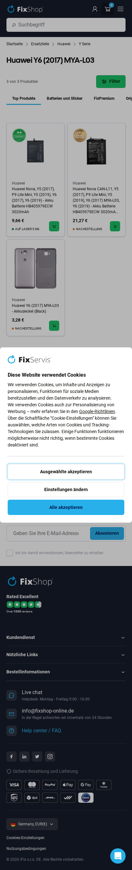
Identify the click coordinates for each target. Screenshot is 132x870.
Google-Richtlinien (97, 411)
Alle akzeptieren (66, 507)
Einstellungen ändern (66, 489)
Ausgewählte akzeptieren (66, 471)
